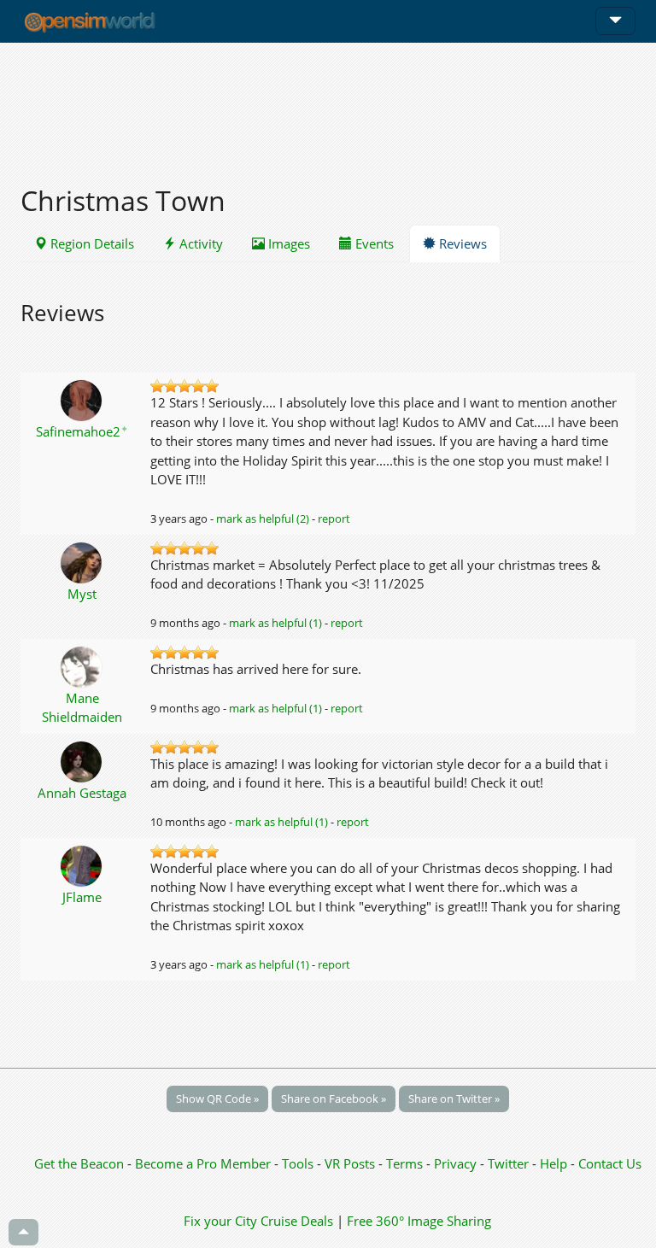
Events (373, 243)
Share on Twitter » (454, 1098)
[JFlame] (82, 864)
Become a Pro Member (204, 1163)
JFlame (82, 896)
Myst (82, 593)
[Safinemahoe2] (82, 398)
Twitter (508, 1163)
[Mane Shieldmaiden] (82, 665)
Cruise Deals (297, 1220)
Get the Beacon (79, 1163)
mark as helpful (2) (262, 518)
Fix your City (220, 1220)
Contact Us (609, 1163)
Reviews (461, 243)
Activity (199, 243)
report (334, 518)
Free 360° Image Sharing (419, 1220)
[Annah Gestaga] (82, 760)
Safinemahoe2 (82, 431)
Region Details (90, 243)
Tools (299, 1163)
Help (553, 1163)
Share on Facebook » (333, 1098)
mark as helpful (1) (275, 622)
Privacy (455, 1163)
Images (287, 243)
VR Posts (351, 1163)
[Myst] (82, 561)
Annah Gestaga (82, 792)
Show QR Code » (217, 1098)
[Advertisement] (328, 104)
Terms (406, 1163)
